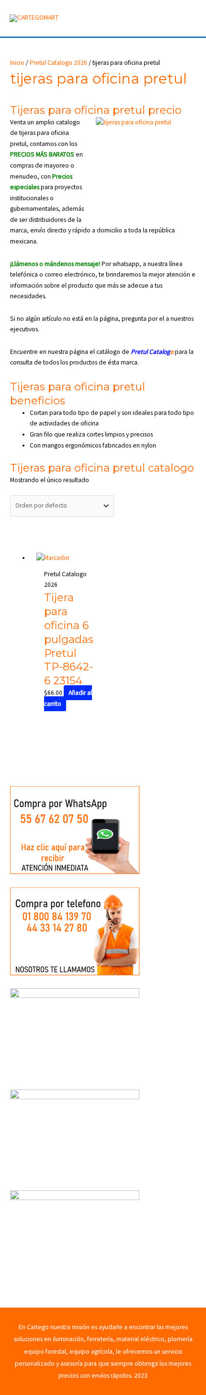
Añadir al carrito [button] (68, 698)
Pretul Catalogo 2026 (58, 63)
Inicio (17, 63)
